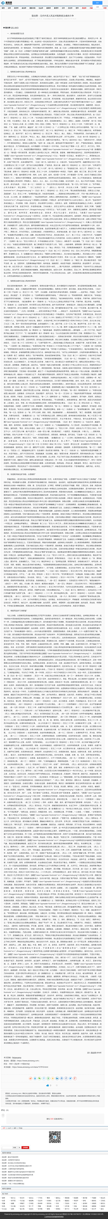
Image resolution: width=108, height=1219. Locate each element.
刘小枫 (13, 1206)
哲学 (77, 8)
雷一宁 (31, 1206)
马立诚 (22, 1201)
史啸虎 (94, 1203)
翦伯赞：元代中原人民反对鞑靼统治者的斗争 (17, 1166)
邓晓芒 (22, 1203)
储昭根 (94, 1206)
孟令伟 (22, 1206)
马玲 (57, 1203)
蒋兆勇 (49, 1206)
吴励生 (31, 1209)
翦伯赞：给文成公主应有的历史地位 (14, 1163)
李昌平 (76, 1201)
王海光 (103, 1201)
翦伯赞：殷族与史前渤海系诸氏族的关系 (15, 1178)
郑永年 (22, 1198)
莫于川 (67, 1209)
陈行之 (13, 1198)
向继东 (49, 1201)
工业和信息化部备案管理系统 (54, 1217)
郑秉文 (58, 1209)
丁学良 (40, 1198)
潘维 (48, 1209)
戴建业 (67, 1201)
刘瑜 (75, 1206)
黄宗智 (85, 1198)
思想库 (84, 8)
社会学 (41, 8)
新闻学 (48, 8)
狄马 (75, 1203)
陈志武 (103, 1198)
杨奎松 (94, 1201)
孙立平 (94, 1209)
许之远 (4, 1209)
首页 (3, 8)
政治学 (24, 8)
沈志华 (40, 1201)
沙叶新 (67, 1206)
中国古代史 (25, 1064)
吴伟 (57, 1206)
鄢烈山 (58, 1198)
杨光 (102, 1209)
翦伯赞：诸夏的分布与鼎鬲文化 (12, 1181)
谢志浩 (85, 1209)
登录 (52, 1119)
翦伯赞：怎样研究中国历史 (11, 1160)
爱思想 (7, 3)
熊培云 (103, 1203)
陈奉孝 (40, 1203)
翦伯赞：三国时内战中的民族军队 (13, 1169)
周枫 (39, 1206)
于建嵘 (94, 1198)
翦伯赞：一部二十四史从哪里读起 (13, 1184)
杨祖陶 (31, 1201)
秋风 (3, 1206)
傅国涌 (67, 1198)
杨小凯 (22, 1209)
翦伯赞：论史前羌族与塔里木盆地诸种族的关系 (17, 1175)
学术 (11, 1064)
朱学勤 (40, 1209)
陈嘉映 (76, 1198)
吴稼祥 (103, 1206)
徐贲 (3, 1201)
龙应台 (31, 1198)
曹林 (48, 1198)
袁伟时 (85, 1203)
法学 (9, 8)
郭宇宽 (13, 1201)
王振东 (67, 1203)
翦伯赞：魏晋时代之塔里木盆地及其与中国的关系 (18, 1172)
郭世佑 (49, 1203)
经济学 (16, 8)
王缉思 (31, 1203)
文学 (63, 8)
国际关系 (32, 8)
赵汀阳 (58, 1201)
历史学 (70, 8)
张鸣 (84, 1201)
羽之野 (76, 1209)
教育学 (56, 8)
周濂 (3, 1203)
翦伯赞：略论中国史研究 (10, 1157)
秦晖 (3, 1198)
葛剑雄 (85, 1206)
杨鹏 (12, 1203)
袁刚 (12, 1209)
